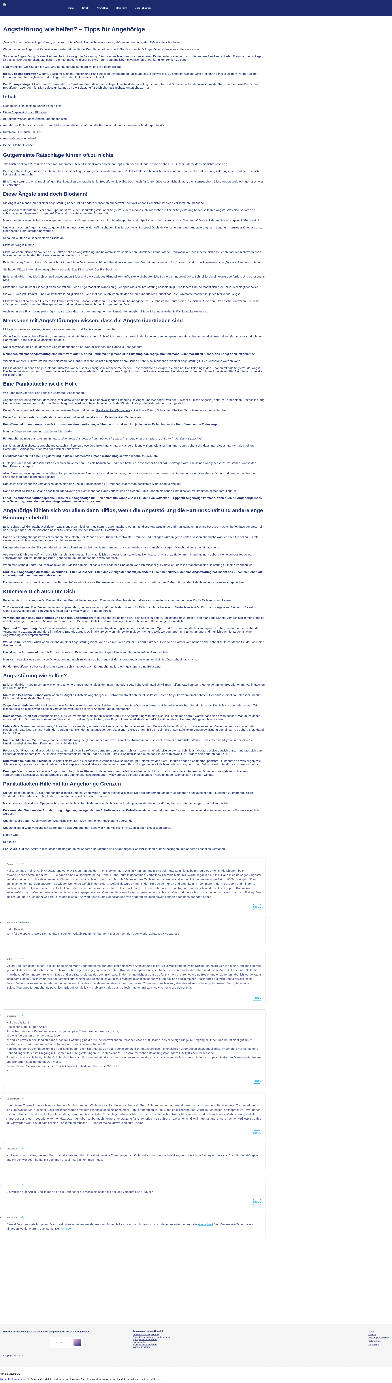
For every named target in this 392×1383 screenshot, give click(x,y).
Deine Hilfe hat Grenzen (19, 145)
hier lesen (66, 1228)
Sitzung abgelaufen (10, 1374)
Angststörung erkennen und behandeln (151, 1337)
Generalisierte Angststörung (146, 1334)
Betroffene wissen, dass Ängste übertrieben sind (35, 118)
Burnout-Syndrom (141, 1347)
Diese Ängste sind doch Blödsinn (25, 112)
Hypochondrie (139, 1342)
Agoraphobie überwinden (145, 1339)
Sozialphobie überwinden (145, 1344)
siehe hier (205, 1224)
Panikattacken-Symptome (113, 410)
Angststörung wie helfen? (19, 138)
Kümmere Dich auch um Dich (22, 132)
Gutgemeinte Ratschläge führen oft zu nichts (32, 105)
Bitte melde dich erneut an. (13, 1379)
